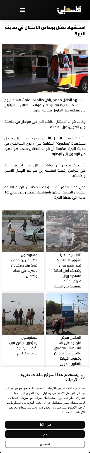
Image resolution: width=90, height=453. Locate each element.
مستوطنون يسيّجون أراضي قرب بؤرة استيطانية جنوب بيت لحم (23, 345)
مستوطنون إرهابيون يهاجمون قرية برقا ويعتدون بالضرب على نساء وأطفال (24, 265)
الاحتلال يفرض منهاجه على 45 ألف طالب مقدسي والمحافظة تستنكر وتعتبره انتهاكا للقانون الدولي (67, 350)
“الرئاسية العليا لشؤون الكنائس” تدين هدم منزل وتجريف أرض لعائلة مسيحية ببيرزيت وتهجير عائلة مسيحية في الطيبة (67, 270)
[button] (22, 10)
